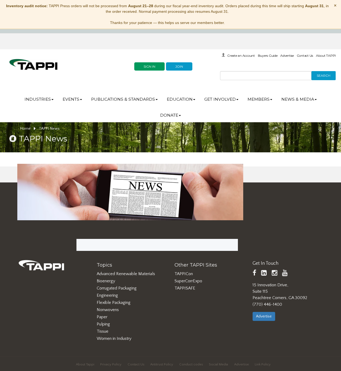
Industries (38, 99)
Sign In (149, 66)
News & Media (297, 99)
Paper (102, 317)
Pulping (103, 324)
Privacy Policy (110, 364)
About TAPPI (326, 56)
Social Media (218, 364)
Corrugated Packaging (117, 288)
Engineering (107, 295)
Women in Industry (114, 338)
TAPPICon (183, 273)
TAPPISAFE (184, 288)
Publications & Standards (123, 99)
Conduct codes (191, 364)
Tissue (102, 331)
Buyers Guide (268, 56)
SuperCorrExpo (188, 281)
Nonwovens (108, 309)
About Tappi (85, 364)
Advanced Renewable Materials (126, 273)
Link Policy (263, 364)
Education (180, 99)
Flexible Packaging (114, 302)
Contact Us (305, 56)
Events (71, 99)
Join (179, 66)
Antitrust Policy (161, 364)
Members (258, 99)
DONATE (169, 115)
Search (323, 76)
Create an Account (241, 56)
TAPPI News (49, 129)
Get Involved (220, 99)
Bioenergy (106, 281)
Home (26, 129)
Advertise (287, 56)
